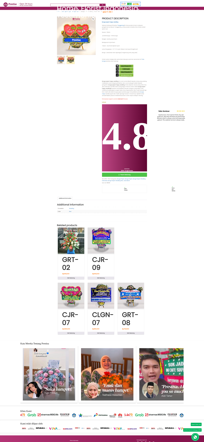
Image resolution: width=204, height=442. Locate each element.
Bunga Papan (120, 179)
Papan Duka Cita (196, 424)
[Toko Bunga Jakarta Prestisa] (18, 3)
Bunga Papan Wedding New (115, 180)
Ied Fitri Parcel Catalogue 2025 (192, 430)
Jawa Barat (127, 180)
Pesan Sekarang (125, 175)
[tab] (65, 198)
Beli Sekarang (71, 278)
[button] (93, 19)
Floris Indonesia (74, 440)
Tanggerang (120, 25)
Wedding (71, 208)
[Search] (103, 5)
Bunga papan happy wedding (110, 22)
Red (70, 211)
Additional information (65, 198)
